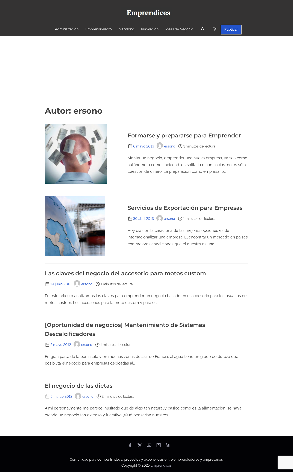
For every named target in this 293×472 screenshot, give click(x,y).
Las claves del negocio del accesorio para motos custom (125, 273)
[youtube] (149, 447)
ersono (169, 146)
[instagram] (158, 447)
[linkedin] (168, 447)
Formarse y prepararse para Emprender (184, 135)
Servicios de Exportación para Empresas (185, 207)
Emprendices (161, 465)
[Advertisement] (146, 70)
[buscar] (203, 30)
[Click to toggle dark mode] (215, 29)
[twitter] (139, 447)
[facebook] (130, 447)
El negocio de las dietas (78, 385)
